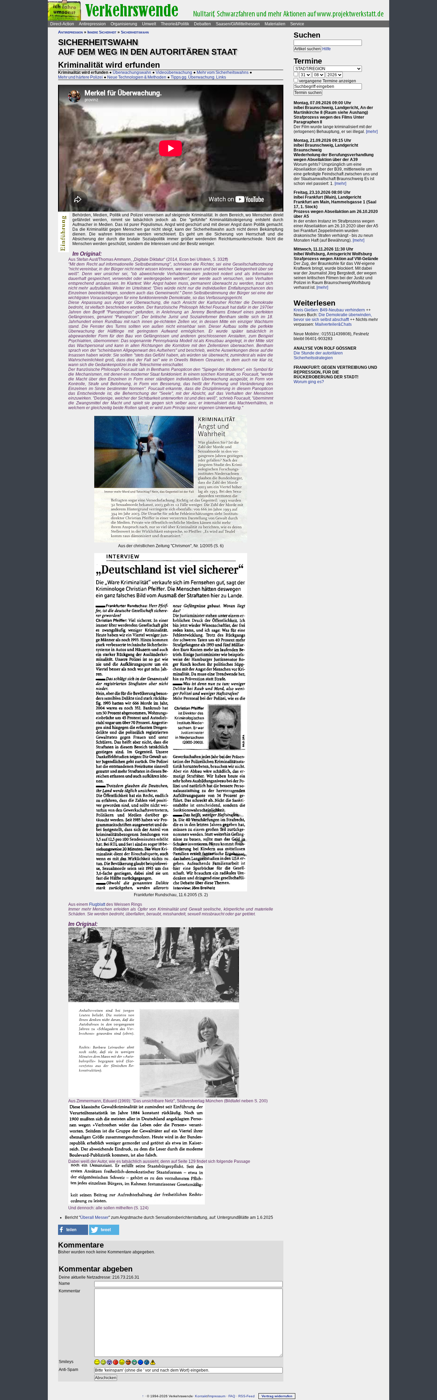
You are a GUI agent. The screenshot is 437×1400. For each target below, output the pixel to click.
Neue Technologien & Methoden (136, 77)
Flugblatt (97, 904)
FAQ (231, 1396)
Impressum (216, 1396)
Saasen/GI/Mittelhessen (238, 24)
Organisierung (124, 24)
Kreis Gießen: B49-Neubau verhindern (329, 310)
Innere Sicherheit (101, 32)
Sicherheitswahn (135, 32)
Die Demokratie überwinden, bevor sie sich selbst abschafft (333, 317)
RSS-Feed (246, 1396)
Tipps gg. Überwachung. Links (198, 77)
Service (297, 24)
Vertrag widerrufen (277, 1396)
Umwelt (149, 24)
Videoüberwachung (174, 72)
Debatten (202, 24)
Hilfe (326, 48)
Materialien (275, 24)
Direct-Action (62, 24)
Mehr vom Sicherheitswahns (223, 72)
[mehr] (372, 131)
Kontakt (201, 1396)
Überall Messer (94, 1217)
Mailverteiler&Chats (333, 324)
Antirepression (92, 24)
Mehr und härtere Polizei (80, 77)
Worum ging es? (309, 381)
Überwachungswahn (132, 72)
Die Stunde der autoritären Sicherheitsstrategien (318, 355)
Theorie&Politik (175, 24)
